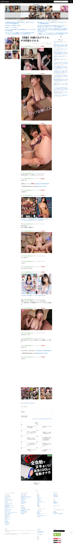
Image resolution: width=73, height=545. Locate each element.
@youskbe (41, 532)
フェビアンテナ (7, 494)
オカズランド (23, 497)
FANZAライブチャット (40, 513)
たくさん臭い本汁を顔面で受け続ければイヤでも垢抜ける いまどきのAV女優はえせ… (61, 89)
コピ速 (6, 518)
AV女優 (26, 403)
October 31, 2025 (41, 186)
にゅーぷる (6, 497)
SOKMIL (38, 506)
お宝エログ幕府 (23, 494)
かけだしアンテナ (7, 519)
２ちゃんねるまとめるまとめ (9, 505)
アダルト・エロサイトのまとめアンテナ (11, 512)
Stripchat (38, 516)
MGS (38, 495)
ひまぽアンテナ (7, 504)
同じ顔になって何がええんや (59, 56)
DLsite (54, 501)
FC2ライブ (38, 514)
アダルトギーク (23, 501)
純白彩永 (33, 403)
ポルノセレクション (8, 511)
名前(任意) (23, 411)
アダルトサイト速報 (8, 509)
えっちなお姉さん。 (24, 502)
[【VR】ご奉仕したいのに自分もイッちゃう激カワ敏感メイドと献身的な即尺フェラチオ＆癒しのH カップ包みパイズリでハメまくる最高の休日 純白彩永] (48, 393)
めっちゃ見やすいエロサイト (9, 507)
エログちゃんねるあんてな (9, 500)
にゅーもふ (6, 520)
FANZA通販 (55, 495)
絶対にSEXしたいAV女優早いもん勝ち (12, 25)
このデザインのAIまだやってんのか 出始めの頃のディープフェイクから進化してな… (61, 63)
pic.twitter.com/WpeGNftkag (43, 350)
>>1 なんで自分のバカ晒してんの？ (60, 49)
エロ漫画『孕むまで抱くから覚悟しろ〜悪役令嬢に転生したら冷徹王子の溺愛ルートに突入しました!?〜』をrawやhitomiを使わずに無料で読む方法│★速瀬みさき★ (52, 30)
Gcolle (38, 503)
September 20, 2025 (42, 353)
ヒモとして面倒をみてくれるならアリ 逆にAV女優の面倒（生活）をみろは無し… (60, 68)
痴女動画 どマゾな (24, 510)
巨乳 (29, 403)
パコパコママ (39, 501)
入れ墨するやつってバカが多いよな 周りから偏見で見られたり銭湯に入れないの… (61, 72)
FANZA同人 (55, 503)
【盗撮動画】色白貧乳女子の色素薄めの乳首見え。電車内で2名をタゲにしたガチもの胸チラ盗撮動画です (20, 23)
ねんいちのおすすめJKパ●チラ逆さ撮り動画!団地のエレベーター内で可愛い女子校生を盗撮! (20, 30)
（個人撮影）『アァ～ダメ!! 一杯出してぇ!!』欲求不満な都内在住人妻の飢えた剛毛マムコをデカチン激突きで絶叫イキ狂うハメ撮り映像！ (52, 33)
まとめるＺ (6, 508)
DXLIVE (38, 512)
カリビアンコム (39, 497)
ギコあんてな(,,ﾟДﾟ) (8, 496)
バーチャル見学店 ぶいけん (41, 515)
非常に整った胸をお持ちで (58, 41)
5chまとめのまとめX (8, 513)
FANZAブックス (55, 494)
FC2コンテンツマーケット (41, 502)
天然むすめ (39, 500)
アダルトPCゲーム (56, 496)
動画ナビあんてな (7, 515)
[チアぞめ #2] (16, 54)
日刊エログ (22, 500)
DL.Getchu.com (55, 502)
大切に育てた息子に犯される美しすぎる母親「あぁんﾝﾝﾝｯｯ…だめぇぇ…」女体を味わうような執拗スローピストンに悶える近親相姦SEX (52, 26)
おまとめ (6, 502)
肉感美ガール (23, 503)
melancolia (22, 513)
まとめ (51, 44)
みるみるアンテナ (7, 517)
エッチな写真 (23, 508)
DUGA (38, 496)
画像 (31, 403)
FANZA (38, 494)
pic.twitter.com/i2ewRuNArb (41, 183)
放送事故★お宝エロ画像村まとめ (26, 496)
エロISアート (7, 524)
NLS (54, 507)
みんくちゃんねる (23, 495)
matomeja (6, 521)
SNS (27, 403)
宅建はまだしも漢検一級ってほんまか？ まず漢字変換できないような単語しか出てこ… (61, 53)
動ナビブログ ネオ (7, 510)
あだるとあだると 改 (24, 511)
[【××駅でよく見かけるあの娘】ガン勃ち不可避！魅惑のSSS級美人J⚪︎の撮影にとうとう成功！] (8, 54)
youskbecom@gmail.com (41, 531)
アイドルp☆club (7, 495)
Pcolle (38, 504)
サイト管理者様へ (39, 534)
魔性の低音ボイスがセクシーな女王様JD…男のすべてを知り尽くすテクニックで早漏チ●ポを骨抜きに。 (52, 23)
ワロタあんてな (7, 523)
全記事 (38, 537)
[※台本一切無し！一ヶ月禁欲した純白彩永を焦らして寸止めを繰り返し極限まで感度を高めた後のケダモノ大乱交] (30, 393)
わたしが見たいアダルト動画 (25, 509)
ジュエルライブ (39, 510)
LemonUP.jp (55, 512)
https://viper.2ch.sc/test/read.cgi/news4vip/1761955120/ (43, 418)
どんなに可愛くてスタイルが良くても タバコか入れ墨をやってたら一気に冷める (60, 76)
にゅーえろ (6, 501)
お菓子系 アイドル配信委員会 (58, 513)
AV (23, 403)
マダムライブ (39, 511)
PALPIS (38, 505)
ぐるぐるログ (7, 516)
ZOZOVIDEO (23, 507)
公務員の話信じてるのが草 (58, 59)
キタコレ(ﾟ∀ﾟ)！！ (7, 522)
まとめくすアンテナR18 (8, 503)
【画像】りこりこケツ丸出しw (11, 27)
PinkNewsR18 (7, 506)
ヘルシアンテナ (7, 514)
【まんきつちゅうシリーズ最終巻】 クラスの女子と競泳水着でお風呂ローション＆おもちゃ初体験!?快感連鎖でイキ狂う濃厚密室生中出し (20, 33)
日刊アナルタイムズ (24, 512)
